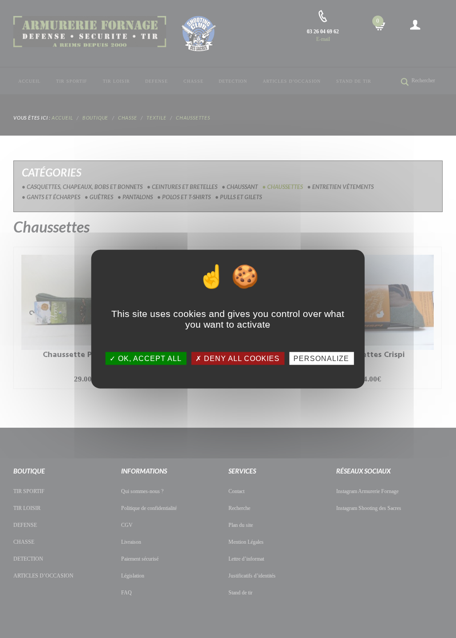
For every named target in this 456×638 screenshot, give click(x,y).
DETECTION (233, 81)
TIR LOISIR (116, 81)
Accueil (29, 81)
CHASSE (193, 81)
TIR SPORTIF (71, 81)
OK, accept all (149, 358)
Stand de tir (353, 81)
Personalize (321, 358)
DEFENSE (156, 81)
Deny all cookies (241, 358)
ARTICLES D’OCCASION (292, 81)
